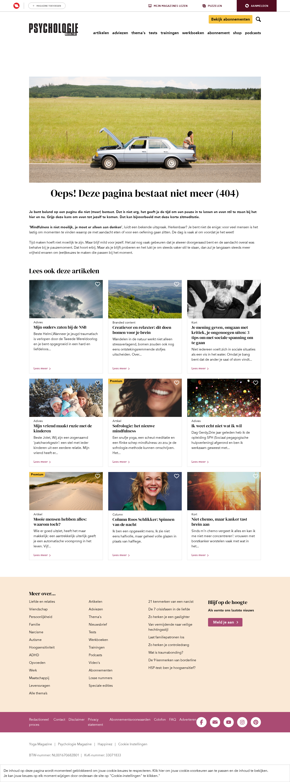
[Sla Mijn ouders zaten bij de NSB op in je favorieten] (97, 284)
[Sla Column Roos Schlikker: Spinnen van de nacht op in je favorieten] (176, 476)
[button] (257, 6)
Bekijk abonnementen (230, 19)
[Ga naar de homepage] (53, 29)
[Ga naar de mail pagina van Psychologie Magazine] (215, 722)
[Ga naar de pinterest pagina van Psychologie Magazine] (256, 722)
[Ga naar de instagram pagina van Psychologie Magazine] (242, 722)
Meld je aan (223, 622)
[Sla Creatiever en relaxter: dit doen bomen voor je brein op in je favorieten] (176, 284)
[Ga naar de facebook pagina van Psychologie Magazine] (201, 722)
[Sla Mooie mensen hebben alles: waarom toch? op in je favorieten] (97, 476)
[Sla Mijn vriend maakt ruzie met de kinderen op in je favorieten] (97, 382)
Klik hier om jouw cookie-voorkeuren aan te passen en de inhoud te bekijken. (210, 771)
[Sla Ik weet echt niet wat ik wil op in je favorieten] (255, 382)
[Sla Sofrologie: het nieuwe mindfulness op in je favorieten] (176, 382)
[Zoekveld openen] (258, 19)
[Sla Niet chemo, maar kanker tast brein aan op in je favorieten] (255, 476)
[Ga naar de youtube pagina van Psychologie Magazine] (229, 722)
